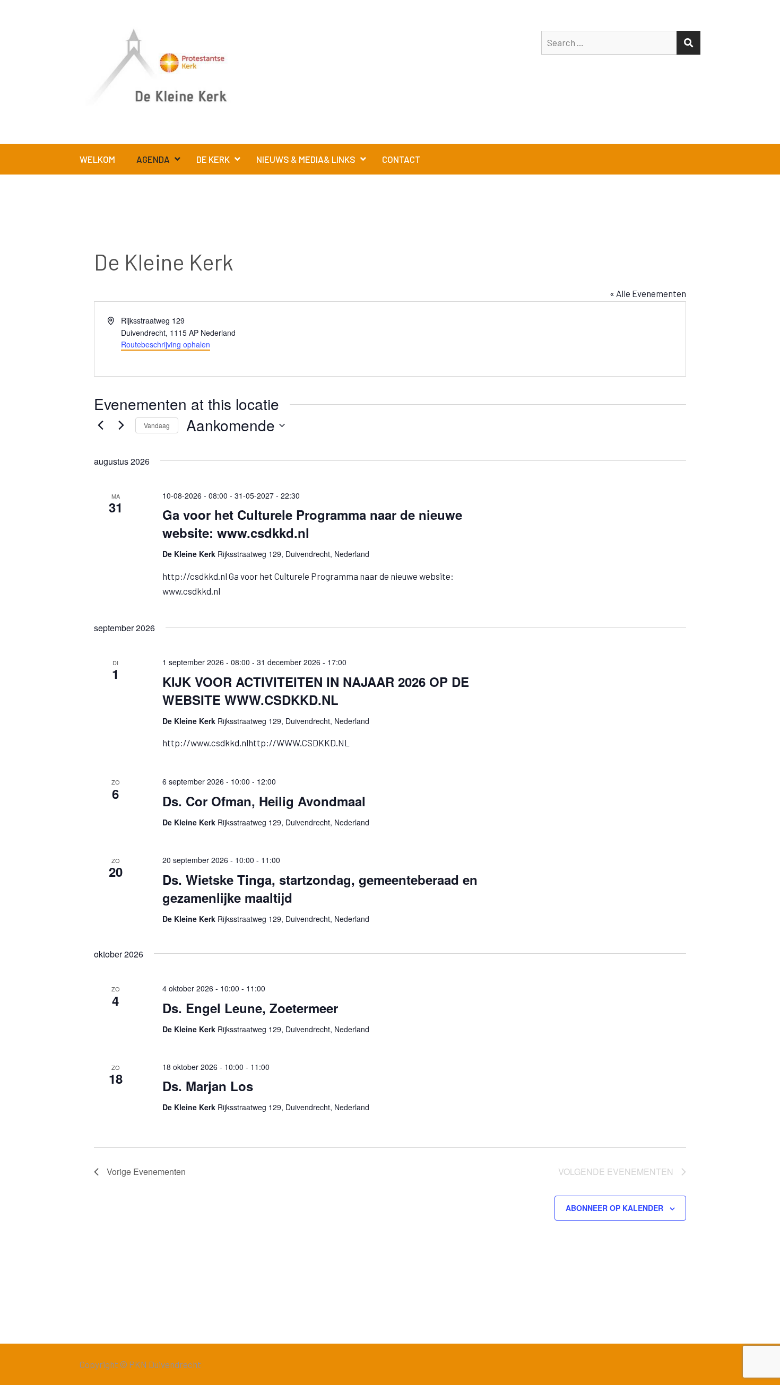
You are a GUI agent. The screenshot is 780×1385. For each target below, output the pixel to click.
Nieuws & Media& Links (306, 159)
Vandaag (157, 425)
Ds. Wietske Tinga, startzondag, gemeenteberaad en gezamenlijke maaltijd (320, 888)
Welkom (97, 159)
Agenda (153, 159)
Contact (401, 159)
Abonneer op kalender (614, 1208)
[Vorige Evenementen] (100, 425)
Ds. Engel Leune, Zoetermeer (250, 1008)
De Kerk (213, 159)
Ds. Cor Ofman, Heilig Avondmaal (264, 801)
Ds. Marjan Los (207, 1086)
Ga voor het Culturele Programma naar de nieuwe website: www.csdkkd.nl (312, 524)
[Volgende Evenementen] (121, 425)
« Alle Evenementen (648, 293)
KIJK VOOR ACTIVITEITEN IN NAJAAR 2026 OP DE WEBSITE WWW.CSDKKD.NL (315, 691)
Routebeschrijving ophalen (165, 344)
